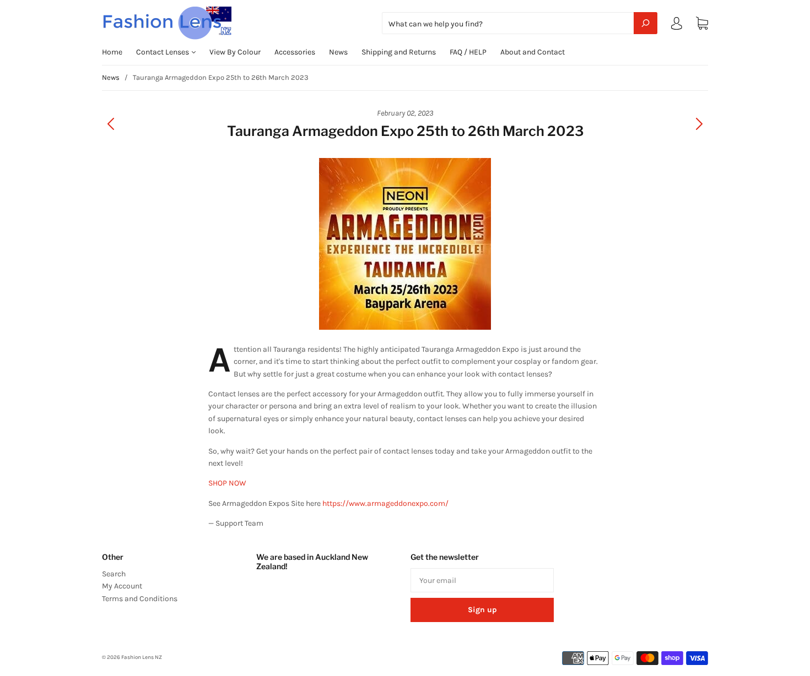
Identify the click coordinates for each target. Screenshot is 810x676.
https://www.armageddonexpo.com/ (385, 503)
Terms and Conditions (139, 598)
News (338, 52)
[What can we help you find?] (519, 24)
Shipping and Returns (398, 52)
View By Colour (235, 52)
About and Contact (532, 52)
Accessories (294, 52)
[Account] (676, 25)
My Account (122, 586)
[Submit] (645, 23)
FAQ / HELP (468, 52)
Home (112, 52)
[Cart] (702, 23)
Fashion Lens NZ (141, 657)
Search (114, 574)
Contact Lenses (163, 52)
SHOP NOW (227, 483)
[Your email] (482, 580)
